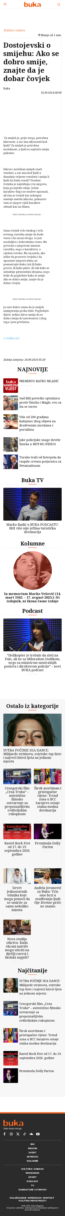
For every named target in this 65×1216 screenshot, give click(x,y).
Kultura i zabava (14, 30)
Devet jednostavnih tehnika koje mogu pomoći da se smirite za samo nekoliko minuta (17, 899)
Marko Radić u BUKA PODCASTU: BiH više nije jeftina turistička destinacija (32, 528)
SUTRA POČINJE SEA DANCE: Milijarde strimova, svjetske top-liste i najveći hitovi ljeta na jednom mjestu (32, 755)
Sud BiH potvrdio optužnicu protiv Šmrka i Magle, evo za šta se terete (40, 402)
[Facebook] (11, 104)
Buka (6, 88)
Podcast (32, 611)
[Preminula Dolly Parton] (48, 831)
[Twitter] (17, 1134)
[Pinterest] (11, 120)
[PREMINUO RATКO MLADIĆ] (10, 385)
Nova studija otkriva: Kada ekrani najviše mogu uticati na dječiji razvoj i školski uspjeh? (17, 948)
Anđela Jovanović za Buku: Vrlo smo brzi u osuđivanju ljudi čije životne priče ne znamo (47, 897)
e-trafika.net (11, 338)
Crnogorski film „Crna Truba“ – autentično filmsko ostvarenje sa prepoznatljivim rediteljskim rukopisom (17, 801)
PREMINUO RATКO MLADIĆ (39, 381)
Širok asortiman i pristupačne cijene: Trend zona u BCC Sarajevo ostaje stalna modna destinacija (47, 799)
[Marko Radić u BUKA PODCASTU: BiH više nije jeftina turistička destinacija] (32, 504)
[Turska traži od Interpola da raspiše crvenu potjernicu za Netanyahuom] (10, 462)
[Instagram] (11, 1134)
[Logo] (32, 4)
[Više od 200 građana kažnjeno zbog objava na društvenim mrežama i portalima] (10, 421)
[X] (11, 112)
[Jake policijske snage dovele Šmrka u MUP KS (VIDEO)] (10, 444)
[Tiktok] (24, 1134)
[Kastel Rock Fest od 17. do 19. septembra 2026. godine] (17, 831)
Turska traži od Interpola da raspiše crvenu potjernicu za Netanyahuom (40, 461)
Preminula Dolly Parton (47, 845)
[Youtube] (37, 1134)
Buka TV (32, 480)
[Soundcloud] (31, 1134)
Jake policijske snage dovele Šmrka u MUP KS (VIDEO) (39, 442)
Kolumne (32, 543)
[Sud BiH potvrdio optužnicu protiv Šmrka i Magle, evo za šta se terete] (10, 403)
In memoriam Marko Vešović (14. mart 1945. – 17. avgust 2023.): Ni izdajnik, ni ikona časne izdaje (32, 597)
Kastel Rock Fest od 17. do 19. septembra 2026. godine (17, 848)
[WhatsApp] (11, 127)
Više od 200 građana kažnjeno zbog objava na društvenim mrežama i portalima (37, 423)
